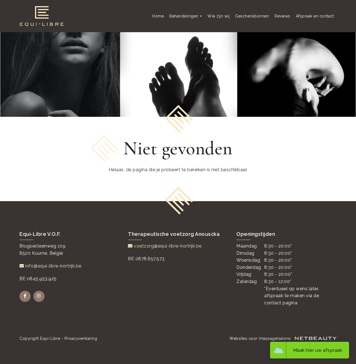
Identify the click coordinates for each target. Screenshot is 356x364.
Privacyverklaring (81, 338)
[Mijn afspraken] (280, 350)
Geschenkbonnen (252, 16)
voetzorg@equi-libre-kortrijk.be (167, 246)
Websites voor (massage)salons (260, 338)
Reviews (282, 16)
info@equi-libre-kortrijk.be (52, 266)
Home (158, 16)
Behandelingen (183, 16)
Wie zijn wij (218, 16)
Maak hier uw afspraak (317, 350)
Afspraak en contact (315, 16)
